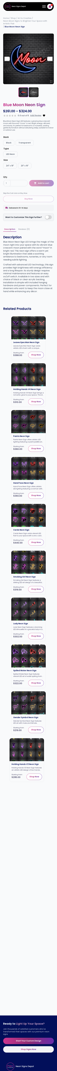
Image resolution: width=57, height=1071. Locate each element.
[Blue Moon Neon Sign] (28, 59)
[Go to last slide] (7, 59)
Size (5, 160)
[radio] (8, 143)
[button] (23, 92)
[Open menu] (43, 6)
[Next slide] (49, 59)
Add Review (35, 115)
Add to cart (43, 183)
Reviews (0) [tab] (24, 229)
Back (6, 137)
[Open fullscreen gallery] (51, 81)
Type (6, 148)
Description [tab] (9, 229)
